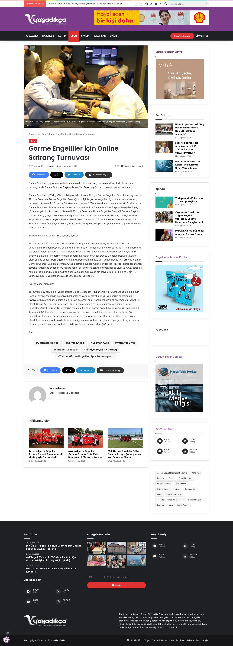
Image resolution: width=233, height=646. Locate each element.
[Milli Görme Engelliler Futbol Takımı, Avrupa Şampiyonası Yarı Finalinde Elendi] (125, 438)
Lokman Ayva (100, 342)
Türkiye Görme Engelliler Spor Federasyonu (86, 356)
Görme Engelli (75, 342)
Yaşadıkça (57, 388)
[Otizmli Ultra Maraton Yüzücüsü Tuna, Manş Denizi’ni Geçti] (136, 560)
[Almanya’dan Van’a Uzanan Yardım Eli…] (116, 561)
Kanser (177, 489)
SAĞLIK (85, 35)
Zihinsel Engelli (194, 500)
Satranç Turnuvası (66, 349)
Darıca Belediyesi (48, 342)
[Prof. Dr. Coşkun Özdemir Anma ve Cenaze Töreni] (164, 235)
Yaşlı (181, 500)
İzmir (171, 505)
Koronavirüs (189, 489)
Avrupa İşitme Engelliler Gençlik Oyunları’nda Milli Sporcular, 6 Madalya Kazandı (85, 454)
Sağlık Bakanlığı (174, 494)
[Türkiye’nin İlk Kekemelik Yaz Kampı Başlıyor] (164, 202)
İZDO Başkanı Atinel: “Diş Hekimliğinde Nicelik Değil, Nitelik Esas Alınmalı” (189, 129)
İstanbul (160, 505)
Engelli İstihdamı (164, 483)
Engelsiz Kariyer (182, 36)
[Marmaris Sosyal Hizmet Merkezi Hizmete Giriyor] (116, 548)
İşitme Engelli (183, 505)
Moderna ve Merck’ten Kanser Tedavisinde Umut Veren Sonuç (188, 165)
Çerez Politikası (176, 640)
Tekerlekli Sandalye (166, 500)
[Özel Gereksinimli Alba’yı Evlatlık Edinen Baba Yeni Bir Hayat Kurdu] (96, 560)
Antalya (195, 473)
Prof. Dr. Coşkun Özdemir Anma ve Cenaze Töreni (189, 232)
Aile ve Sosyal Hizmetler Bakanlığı (172, 473)
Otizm (159, 494)
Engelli (172, 478)
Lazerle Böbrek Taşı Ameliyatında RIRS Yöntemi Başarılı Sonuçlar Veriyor (186, 147)
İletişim (205, 640)
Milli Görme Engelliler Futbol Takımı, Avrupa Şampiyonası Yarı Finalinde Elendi (124, 454)
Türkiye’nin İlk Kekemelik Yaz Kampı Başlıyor (189, 200)
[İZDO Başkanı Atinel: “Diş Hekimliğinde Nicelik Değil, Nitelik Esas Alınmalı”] (164, 129)
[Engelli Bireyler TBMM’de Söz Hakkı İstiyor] (96, 548)
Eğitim (62, 35)
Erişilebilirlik (181, 483)
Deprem (160, 478)
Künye (146, 640)
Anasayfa (32, 35)
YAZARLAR (100, 35)
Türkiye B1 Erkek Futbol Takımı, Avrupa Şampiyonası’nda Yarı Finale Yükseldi (84, 3)
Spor (74, 35)
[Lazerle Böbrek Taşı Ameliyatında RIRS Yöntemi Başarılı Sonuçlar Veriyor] (164, 147)
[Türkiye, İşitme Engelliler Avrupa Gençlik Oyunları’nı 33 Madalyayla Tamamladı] (46, 438)
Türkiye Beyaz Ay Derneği (101, 349)
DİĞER (113, 35)
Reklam (190, 640)
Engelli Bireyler (185, 478)
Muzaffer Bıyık (126, 342)
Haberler (48, 35)
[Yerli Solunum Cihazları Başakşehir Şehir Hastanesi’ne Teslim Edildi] (136, 548)
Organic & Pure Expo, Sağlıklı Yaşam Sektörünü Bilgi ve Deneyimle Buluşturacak (189, 217)
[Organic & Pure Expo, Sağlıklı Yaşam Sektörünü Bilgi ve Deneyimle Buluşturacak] (164, 217)
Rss (197, 640)
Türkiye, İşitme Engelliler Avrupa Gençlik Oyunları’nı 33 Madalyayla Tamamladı (46, 454)
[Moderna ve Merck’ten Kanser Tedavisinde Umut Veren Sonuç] (164, 166)
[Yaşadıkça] (45, 19)
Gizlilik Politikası (159, 640)
